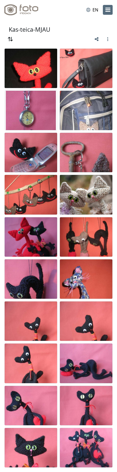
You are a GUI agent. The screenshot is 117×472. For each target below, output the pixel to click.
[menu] (108, 10)
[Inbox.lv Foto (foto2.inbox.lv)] (26, 9)
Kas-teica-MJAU (29, 29)
